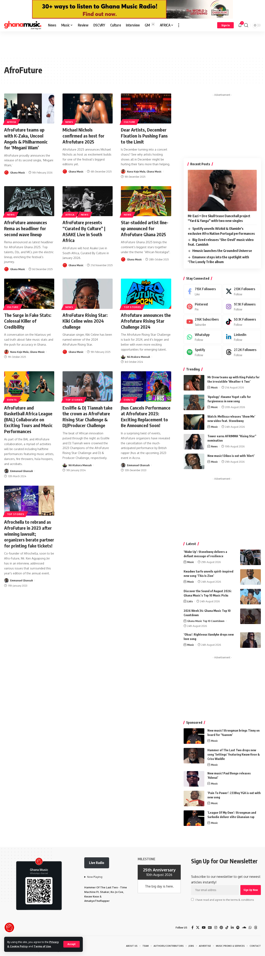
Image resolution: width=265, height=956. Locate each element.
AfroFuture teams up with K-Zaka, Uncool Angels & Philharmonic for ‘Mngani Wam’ (26, 138)
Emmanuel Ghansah (21, 471)
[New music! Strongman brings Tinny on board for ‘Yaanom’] (194, 736)
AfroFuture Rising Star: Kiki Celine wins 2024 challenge (85, 321)
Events (12, 399)
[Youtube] (203, 322)
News (69, 121)
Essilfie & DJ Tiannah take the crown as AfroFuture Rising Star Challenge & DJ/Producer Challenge (87, 416)
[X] (242, 291)
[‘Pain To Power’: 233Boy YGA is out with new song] (194, 798)
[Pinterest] (203, 306)
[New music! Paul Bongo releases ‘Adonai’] (194, 779)
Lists (190, 601)
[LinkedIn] (242, 337)
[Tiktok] (242, 322)
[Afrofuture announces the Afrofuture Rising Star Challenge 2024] (146, 294)
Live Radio (96, 863)
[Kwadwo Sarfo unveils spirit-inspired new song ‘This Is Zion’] (250, 577)
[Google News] (210, 927)
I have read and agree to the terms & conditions (224, 899)
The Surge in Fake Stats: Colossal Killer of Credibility (27, 321)
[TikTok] (226, 927)
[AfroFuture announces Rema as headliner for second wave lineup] (29, 201)
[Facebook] (203, 291)
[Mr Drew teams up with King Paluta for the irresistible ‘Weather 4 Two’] (194, 383)
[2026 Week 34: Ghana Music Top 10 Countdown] (250, 616)
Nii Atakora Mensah (138, 356)
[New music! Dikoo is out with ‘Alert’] (194, 461)
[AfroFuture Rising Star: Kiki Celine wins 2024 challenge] (88, 294)
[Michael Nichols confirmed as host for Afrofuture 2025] (88, 108)
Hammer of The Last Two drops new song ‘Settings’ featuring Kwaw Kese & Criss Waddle (233, 754)
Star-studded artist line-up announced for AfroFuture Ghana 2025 (144, 228)
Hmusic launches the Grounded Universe (222, 251)
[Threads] (242, 352)
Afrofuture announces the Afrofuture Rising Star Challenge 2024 (146, 321)
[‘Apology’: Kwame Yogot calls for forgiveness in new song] (194, 402)
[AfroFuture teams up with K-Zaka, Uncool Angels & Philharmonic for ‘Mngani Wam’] (29, 108)
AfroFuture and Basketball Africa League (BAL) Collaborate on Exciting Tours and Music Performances (28, 419)
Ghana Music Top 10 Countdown (205, 621)
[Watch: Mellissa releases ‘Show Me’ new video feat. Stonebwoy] (194, 422)
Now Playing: (95, 876)
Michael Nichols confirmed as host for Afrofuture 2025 (83, 135)
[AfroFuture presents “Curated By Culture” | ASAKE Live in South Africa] (88, 201)
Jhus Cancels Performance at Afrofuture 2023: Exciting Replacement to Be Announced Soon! (145, 416)
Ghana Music (17, 172)
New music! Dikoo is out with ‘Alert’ (231, 456)
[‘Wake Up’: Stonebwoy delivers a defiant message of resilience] (250, 557)
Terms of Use (42, 946)
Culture (129, 121)
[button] (71, 944)
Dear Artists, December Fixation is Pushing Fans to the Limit (144, 135)
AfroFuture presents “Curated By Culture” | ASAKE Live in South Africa (84, 231)
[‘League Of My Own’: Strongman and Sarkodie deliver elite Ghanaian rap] (194, 818)
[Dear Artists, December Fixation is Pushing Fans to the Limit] (146, 108)
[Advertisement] (132, 44)
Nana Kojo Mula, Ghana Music (144, 171)
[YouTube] (204, 927)
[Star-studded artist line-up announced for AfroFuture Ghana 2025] (146, 201)
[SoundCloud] (244, 927)
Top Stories (132, 307)
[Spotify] (203, 352)
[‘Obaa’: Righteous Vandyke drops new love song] (250, 640)
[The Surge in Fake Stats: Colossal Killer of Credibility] (29, 294)
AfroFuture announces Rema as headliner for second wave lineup (25, 228)
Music (214, 387)
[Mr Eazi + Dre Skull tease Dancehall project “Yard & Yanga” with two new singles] (222, 190)
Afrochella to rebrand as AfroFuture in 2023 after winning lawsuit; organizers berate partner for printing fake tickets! (29, 533)
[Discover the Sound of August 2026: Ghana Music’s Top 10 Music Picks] (250, 596)
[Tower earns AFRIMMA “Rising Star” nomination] (194, 441)
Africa (11, 121)
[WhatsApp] (203, 337)
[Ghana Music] (22, 25)
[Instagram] (242, 306)
